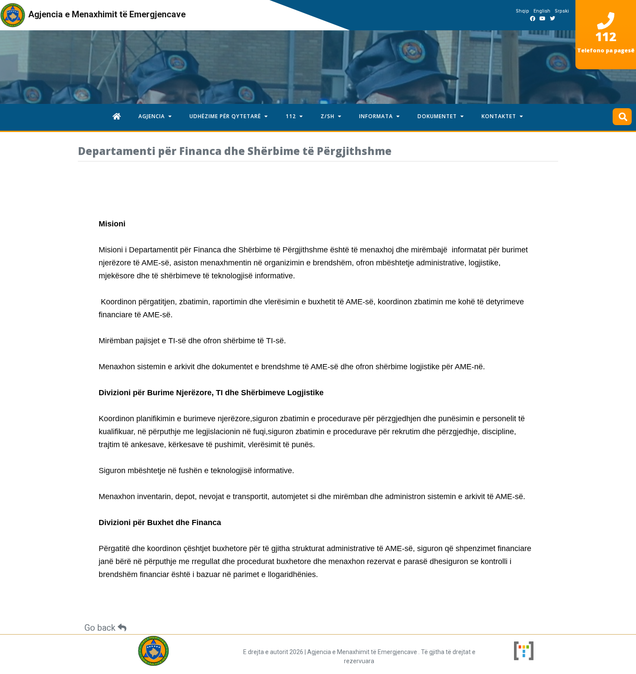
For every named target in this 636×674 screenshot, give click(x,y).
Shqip (522, 11)
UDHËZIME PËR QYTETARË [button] (227, 116)
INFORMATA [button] (377, 116)
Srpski (562, 11)
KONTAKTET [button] (501, 116)
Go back (101, 627)
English (541, 11)
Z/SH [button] (329, 116)
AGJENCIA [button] (153, 116)
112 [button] (292, 116)
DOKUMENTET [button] (439, 116)
